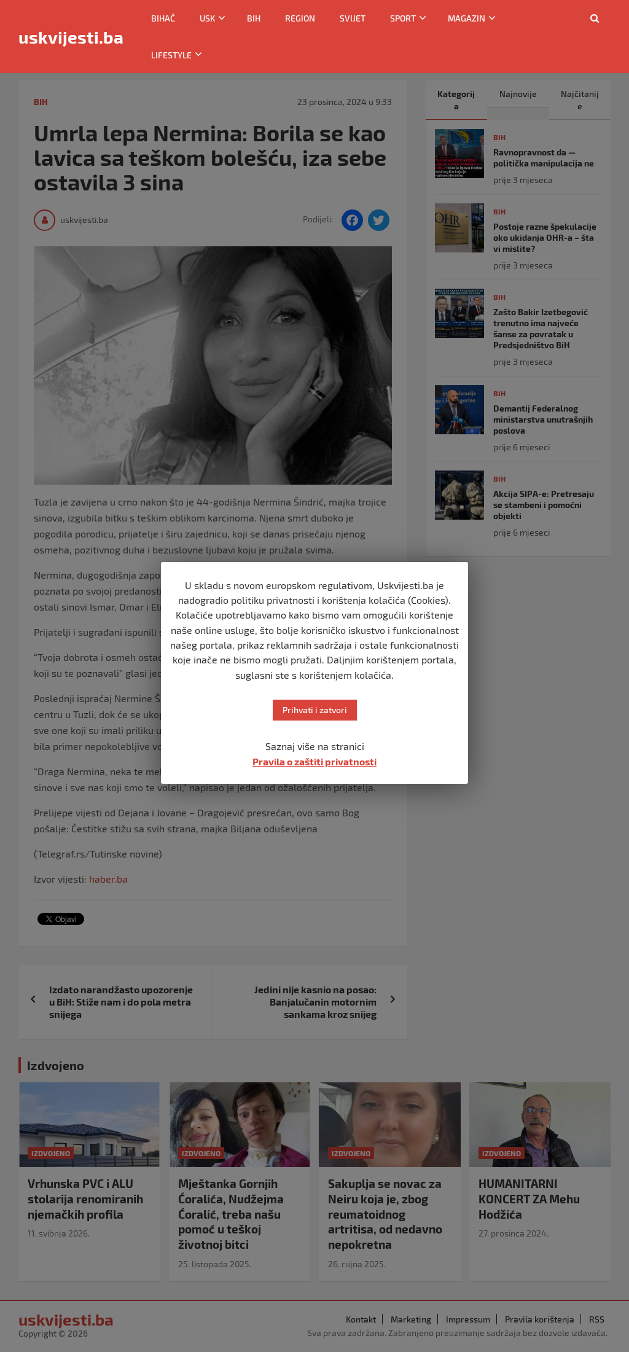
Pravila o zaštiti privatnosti (314, 761)
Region (300, 18)
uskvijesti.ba (70, 36)
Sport (403, 18)
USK (207, 18)
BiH (253, 18)
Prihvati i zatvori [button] (315, 710)
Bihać (163, 18)
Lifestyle (171, 55)
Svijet (352, 18)
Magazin (466, 18)
